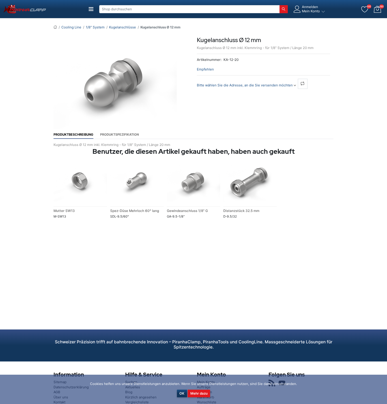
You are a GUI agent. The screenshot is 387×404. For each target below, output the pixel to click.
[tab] (73, 134)
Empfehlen (205, 69)
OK (181, 393)
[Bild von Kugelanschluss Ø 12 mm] (115, 82)
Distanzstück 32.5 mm (241, 211)
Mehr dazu (199, 393)
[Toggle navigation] (91, 9)
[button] (377, 9)
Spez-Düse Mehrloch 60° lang (134, 211)
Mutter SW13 (64, 211)
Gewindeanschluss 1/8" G (187, 211)
